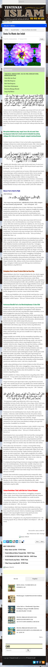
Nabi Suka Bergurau (9, 83)
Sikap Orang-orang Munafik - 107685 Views (16, 563)
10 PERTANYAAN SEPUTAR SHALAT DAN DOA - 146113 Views (21, 556)
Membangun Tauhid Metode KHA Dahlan (29, 596)
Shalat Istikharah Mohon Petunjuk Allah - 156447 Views (20, 553)
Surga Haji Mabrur (9, 91)
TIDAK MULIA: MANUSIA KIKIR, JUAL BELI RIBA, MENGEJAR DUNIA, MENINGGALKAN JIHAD (21, 74)
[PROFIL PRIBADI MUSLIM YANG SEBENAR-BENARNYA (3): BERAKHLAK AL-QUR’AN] (11, 631)
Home (6, 30)
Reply (41, 39)
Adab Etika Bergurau (9, 81)
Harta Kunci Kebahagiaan (11, 86)
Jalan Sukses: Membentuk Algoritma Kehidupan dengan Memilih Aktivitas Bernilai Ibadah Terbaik (28, 609)
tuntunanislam (13, 39)
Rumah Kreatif (14, 658)
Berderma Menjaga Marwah (11, 89)
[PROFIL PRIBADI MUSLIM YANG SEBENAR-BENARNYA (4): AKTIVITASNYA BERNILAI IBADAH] (11, 620)
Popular (35, 578)
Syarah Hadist (15, 30)
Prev (37, 541)
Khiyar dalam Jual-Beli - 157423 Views (15, 550)
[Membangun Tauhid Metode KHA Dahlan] (11, 598)
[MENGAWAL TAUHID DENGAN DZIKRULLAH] (11, 588)
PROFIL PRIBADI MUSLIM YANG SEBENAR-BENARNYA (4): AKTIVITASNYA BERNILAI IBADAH (28, 619)
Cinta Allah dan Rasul (10, 78)
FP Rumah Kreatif (30, 658)
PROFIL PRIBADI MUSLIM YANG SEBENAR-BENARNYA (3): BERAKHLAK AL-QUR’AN (29, 630)
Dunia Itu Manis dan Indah (14, 33)
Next (42, 541)
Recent (16, 578)
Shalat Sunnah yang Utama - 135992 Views (16, 560)
